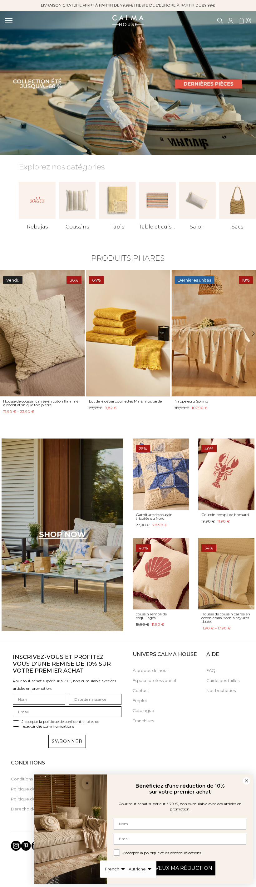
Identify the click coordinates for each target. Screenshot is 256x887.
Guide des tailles (222, 680)
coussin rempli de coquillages (151, 616)
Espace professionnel (154, 680)
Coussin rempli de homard (225, 514)
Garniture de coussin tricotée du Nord (154, 516)
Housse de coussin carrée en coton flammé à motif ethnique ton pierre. (40, 403)
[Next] (249, 333)
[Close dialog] (246, 781)
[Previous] (6, 333)
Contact (141, 690)
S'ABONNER (67, 741)
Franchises (143, 720)
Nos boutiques (221, 690)
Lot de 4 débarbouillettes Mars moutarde (125, 401)
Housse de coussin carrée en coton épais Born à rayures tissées (225, 618)
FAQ (210, 670)
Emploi (140, 700)
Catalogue (143, 710)
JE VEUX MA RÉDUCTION (180, 868)
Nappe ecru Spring (191, 401)
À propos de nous (150, 670)
